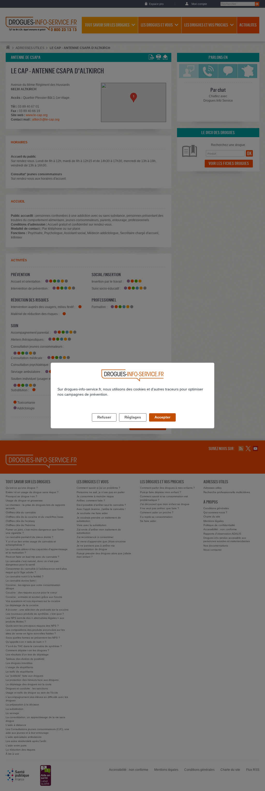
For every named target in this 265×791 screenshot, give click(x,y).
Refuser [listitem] (104, 417)
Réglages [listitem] (132, 417)
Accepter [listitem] (162, 417)
